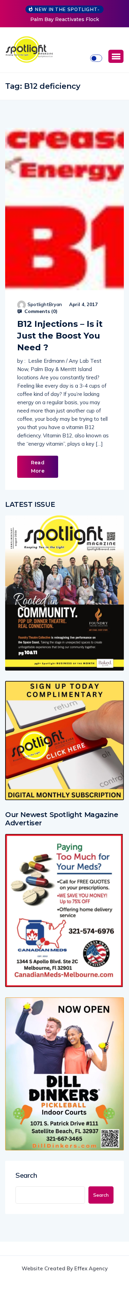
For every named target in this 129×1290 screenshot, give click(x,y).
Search (26, 1175)
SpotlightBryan (45, 304)
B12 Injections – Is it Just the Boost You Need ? (60, 335)
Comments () (40, 311)
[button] (115, 56)
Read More (37, 466)
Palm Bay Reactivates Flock (64, 19)
